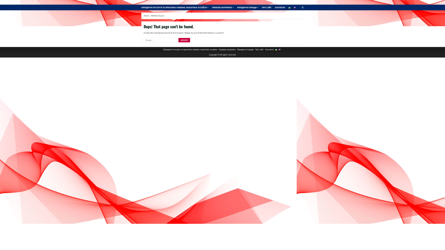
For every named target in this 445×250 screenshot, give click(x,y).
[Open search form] (303, 7)
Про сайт (266, 7)
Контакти (280, 7)
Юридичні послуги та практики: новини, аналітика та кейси (174, 7)
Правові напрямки (222, 7)
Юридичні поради (247, 7)
